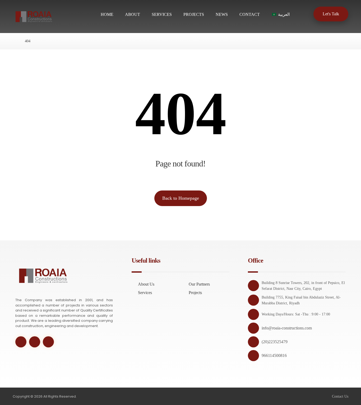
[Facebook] (34, 341)
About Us (146, 284)
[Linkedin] (48, 341)
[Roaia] (14, 41)
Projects (195, 292)
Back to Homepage (180, 198)
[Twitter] (20, 341)
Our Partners (199, 284)
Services (145, 292)
